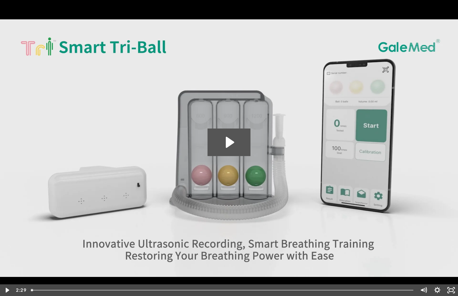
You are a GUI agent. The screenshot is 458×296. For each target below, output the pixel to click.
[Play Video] (7, 290)
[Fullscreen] (451, 290)
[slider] (222, 290)
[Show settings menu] (437, 290)
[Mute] (423, 290)
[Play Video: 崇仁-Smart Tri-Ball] (229, 142)
